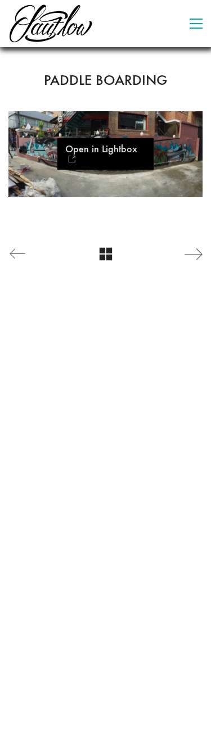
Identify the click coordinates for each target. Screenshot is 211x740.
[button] (196, 23)
